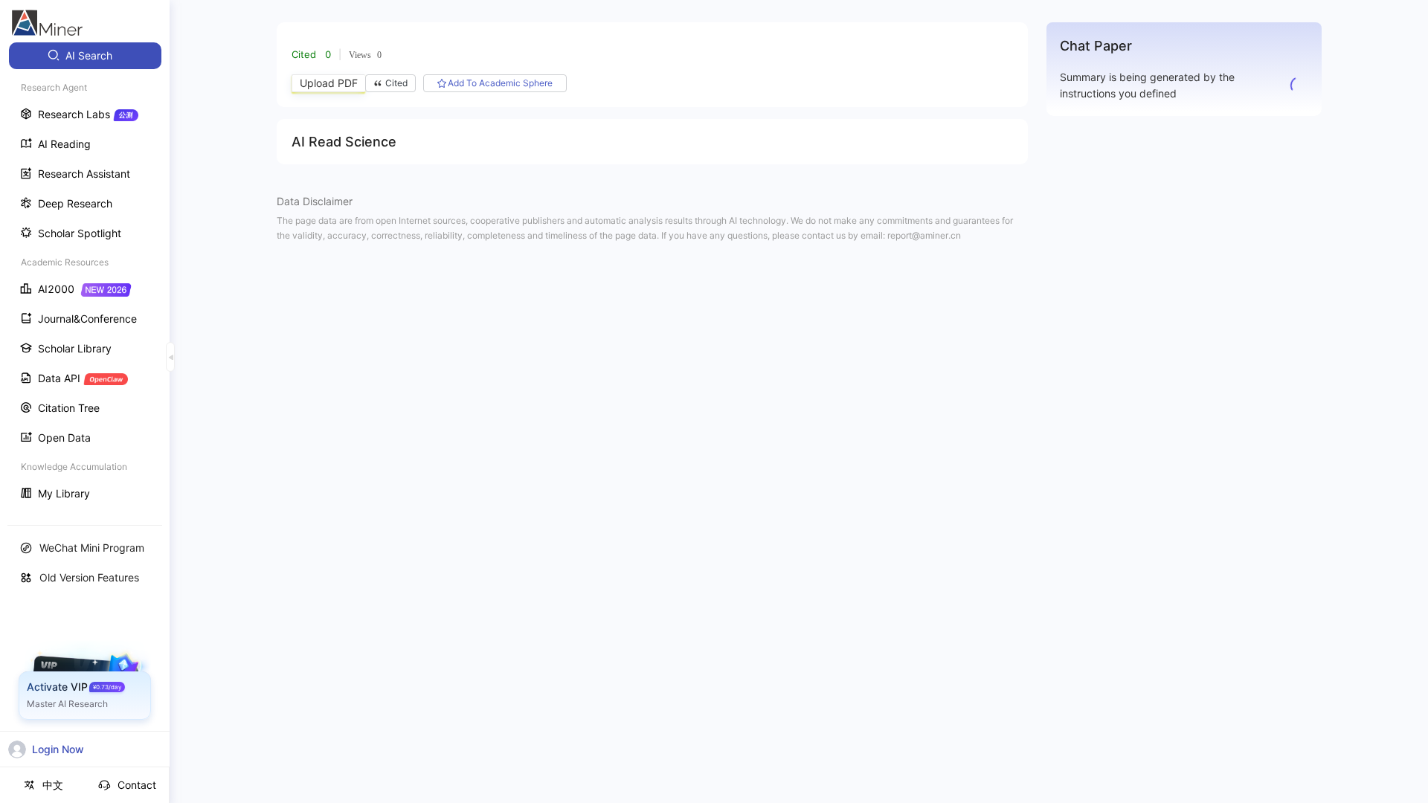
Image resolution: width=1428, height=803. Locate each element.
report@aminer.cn (924, 235)
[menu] (85, 276)
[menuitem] (85, 55)
